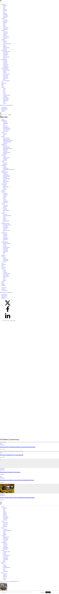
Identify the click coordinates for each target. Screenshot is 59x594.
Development (4, 59)
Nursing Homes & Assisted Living (8, 169)
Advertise (3, 281)
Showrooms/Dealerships (7, 141)
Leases (3, 30)
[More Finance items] (4, 39)
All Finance (5, 48)
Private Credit (5, 75)
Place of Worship (6, 181)
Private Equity (5, 76)
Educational (5, 177)
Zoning (4, 261)
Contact (3, 282)
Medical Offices (6, 168)
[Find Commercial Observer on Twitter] (8, 305)
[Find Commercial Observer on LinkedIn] (8, 318)
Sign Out (11, 105)
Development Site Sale (7, 51)
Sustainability (5, 239)
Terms (11, 320)
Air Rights (5, 173)
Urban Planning (5, 260)
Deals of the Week (6, 47)
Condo (4, 124)
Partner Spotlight (6, 276)
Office (4, 6)
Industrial (4, 9)
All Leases (5, 38)
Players (4, 89)
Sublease (4, 34)
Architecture (5, 60)
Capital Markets (4, 68)
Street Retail (5, 143)
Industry (3, 119)
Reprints (3, 284)
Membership (5, 573)
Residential (5, 5)
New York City (5, 21)
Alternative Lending (6, 243)
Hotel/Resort (5, 158)
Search (10, 114)
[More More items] (3, 87)
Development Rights (6, 176)
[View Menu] (0, 0)
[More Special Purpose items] (7, 172)
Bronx (4, 25)
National (4, 26)
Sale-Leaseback (5, 54)
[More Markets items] (4, 18)
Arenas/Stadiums (6, 174)
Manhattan (5, 22)
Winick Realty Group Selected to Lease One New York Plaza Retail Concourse (17, 480)
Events (3, 84)
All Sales (4, 58)
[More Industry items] (4, 4)
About (3, 572)
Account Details (4, 107)
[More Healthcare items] (5, 165)
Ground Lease (5, 33)
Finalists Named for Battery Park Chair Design (10, 472)
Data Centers (5, 145)
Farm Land (5, 162)
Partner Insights (5, 97)
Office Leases (5, 31)
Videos (4, 101)
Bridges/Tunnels (6, 186)
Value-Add (5, 55)
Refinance (5, 46)
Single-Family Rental (6, 128)
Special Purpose (5, 15)
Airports (4, 185)
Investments (4, 50)
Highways (4, 187)
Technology (3, 255)
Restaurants (5, 160)
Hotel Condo (5, 125)
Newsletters (3, 285)
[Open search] (0, 113)
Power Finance (4, 287)
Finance (3, 39)
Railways (4, 189)
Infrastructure (5, 518)
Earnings (4, 71)
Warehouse (5, 153)
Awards (4, 88)
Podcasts (4, 280)
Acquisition (5, 214)
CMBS (4, 42)
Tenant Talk (5, 35)
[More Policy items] (4, 256)
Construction (5, 62)
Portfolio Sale (5, 52)
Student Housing (6, 127)
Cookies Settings (42, 592)
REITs (4, 79)
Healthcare (5, 13)
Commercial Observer (13, 581)
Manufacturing (5, 149)
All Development (6, 67)
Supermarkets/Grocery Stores (8, 140)
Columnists (5, 96)
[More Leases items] (4, 30)
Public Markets (5, 77)
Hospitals (4, 166)
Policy (4, 92)
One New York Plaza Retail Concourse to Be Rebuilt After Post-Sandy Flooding (17, 497)
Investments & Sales (5, 223)
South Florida (5, 29)
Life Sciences (5, 14)
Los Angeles (5, 19)
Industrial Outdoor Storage (7, 148)
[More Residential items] (5, 120)
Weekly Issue (4, 83)
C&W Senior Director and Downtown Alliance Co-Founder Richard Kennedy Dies (17, 447)
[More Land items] (3, 161)
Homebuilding (5, 123)
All (3, 211)
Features (4, 93)
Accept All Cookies (48, 592)
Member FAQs (4, 109)
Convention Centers (6, 157)
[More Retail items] (4, 136)
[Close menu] (0, 115)
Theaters (4, 182)
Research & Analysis (6, 95)
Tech (2, 81)
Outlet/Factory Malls (6, 139)
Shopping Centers (6, 137)
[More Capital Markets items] (7, 68)
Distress (4, 218)
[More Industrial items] (5, 144)
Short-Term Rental (6, 129)
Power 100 (3, 288)
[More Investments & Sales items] (8, 223)
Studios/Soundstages (6, 152)
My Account (7, 105)
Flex (4, 135)
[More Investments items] (6, 50)
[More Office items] (4, 132)
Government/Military (6, 178)
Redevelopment (5, 64)
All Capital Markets (6, 80)
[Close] (57, 592)
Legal (4, 91)
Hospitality (5, 10)
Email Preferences (5, 108)
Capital (3, 550)
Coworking (5, 133)
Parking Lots (5, 164)
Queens (4, 23)
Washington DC (5, 27)
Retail (3, 136)
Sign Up (4, 105)
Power (3, 85)
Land (2, 161)
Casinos (4, 156)
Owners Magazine (5, 290)
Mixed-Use (5, 17)
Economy (4, 72)
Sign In (1, 105)
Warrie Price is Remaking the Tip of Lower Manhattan (11, 455)
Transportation (5, 100)
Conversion (5, 63)
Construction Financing (7, 43)
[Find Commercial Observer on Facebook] (8, 312)
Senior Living (5, 131)
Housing (4, 257)
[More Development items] (6, 59)
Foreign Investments (6, 247)
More (2, 87)
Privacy (14, 320)
